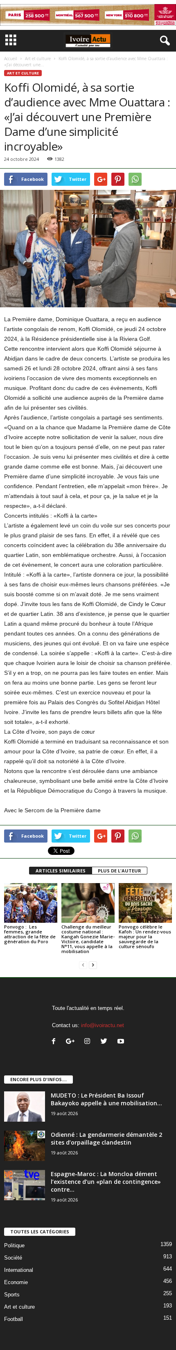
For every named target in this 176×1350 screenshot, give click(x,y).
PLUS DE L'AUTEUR (119, 871)
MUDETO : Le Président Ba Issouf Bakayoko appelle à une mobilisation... (106, 1099)
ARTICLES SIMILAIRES (61, 871)
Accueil (10, 58)
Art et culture (38, 58)
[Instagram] (89, 1042)
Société (13, 1258)
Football (13, 1319)
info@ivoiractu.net (102, 1025)
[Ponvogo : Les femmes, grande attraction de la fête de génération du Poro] (30, 903)
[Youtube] (121, 1042)
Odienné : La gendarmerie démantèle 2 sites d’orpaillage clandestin (106, 1138)
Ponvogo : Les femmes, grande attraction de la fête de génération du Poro (30, 934)
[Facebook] (55, 1042)
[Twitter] (105, 1042)
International (18, 1270)
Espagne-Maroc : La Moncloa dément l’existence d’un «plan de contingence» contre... (106, 1181)
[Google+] (72, 1042)
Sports (12, 1294)
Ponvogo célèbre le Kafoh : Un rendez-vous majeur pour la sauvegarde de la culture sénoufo (145, 936)
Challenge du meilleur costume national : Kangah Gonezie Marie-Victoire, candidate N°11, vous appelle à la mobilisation (88, 939)
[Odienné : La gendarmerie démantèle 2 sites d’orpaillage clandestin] (24, 1146)
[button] (163, 41)
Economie (16, 1282)
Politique (14, 1245)
